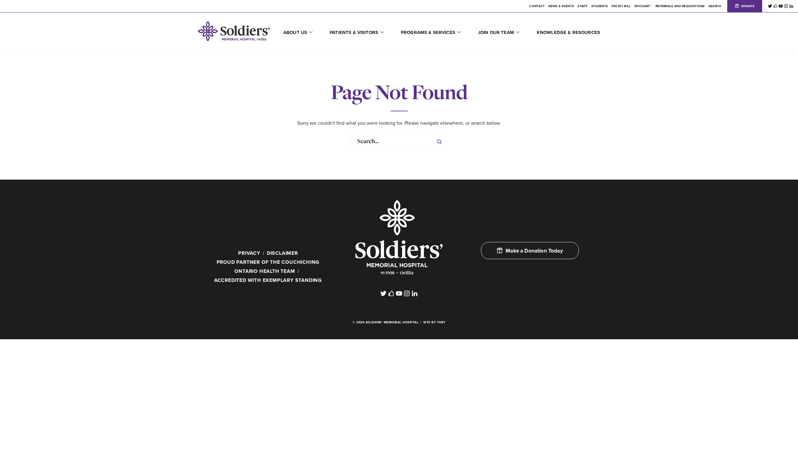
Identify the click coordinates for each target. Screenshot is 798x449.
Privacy (249, 253)
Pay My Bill (621, 6)
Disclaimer (282, 253)
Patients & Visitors (354, 32)
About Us (295, 32)
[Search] (439, 141)
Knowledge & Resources (568, 32)
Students (599, 6)
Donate (747, 6)
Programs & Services (428, 32)
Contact (537, 6)
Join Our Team (496, 32)
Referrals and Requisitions (680, 6)
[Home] (399, 237)
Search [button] (715, 6)
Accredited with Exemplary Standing (268, 280)
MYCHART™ (643, 6)
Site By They (434, 322)
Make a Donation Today (534, 251)
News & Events (561, 6)
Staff (583, 6)
